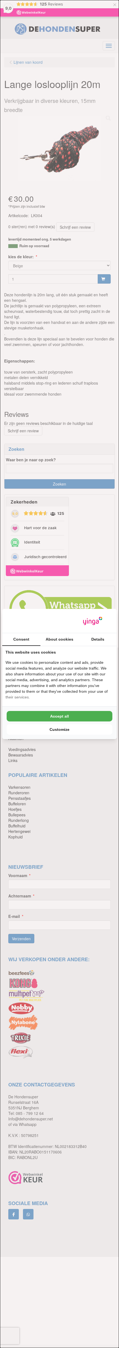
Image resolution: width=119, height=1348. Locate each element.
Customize (59, 729)
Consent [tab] (21, 639)
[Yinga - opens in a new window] (92, 621)
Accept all (59, 716)
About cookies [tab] (59, 639)
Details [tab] (97, 639)
